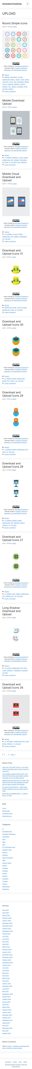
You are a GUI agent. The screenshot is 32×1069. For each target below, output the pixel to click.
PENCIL (26, 82)
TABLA (12, 381)
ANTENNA (9, 741)
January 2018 (6, 1012)
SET (9, 87)
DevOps (4, 852)
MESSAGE (20, 82)
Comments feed (7, 813)
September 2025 (7, 931)
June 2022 (5, 989)
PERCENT (10, 670)
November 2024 (7, 957)
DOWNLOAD (6, 79)
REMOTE (16, 84)
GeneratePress (16, 1066)
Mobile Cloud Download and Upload (11, 177)
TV (14, 744)
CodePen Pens (7, 850)
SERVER (16, 523)
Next (13, 754)
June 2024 (5, 970)
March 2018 (6, 1007)
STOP (25, 87)
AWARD (14, 520)
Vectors (6, 75)
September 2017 (7, 1020)
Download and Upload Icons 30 (12, 323)
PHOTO (4, 84)
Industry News (6, 863)
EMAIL (13, 79)
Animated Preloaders (9, 834)
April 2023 (5, 981)
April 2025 (5, 944)
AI (5, 157)
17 (9, 754)
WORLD (10, 89)
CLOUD (20, 77)
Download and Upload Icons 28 (12, 465)
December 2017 (7, 1015)
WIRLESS (24, 162)
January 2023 (6, 983)
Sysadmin (5, 879)
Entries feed (6, 811)
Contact (15, 1062)
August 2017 (6, 1023)
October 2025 (6, 928)
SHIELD (22, 523)
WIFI (18, 162)
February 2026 (6, 918)
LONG (4, 670)
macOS (4, 865)
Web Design (6, 886)
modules (5, 868)
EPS (12, 160)
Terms (20, 1062)
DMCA (25, 1062)
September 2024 (7, 962)
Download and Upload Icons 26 (12, 686)
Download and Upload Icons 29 (12, 394)
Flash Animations (7, 858)
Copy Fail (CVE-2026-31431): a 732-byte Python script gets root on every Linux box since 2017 (15, 769)
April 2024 (5, 975)
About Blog (8, 1062)
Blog (3, 844)
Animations (5, 837)
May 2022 (5, 991)
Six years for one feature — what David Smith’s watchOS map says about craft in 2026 (15, 789)
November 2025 (7, 926)
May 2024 (5, 973)
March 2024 (6, 978)
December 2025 (7, 923)
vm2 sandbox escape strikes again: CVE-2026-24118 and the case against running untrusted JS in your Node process (15, 776)
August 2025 (6, 933)
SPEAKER (20, 87)
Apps (4, 842)
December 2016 (7, 1028)
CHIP (13, 594)
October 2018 (6, 999)
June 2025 (5, 939)
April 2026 (5, 913)
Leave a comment (10, 91)
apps (3, 839)
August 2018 (6, 1002)
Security (4, 876)
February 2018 (6, 1010)
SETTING (5, 162)
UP (10, 162)
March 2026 (6, 915)
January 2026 (6, 920)
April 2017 (5, 1025)
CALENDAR (13, 77)
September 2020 (7, 994)
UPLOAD (5, 89)
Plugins (4, 873)
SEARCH (5, 87)
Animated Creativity (12, 4)
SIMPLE (14, 87)
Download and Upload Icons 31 (12, 252)
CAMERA (15, 157)
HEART (18, 79)
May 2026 (5, 910)
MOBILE (16, 160)
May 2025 (5, 941)
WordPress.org (6, 816)
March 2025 (6, 947)
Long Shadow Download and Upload (11, 611)
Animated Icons (7, 831)
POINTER (10, 84)
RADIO (4, 744)
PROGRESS (23, 160)
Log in (4, 808)
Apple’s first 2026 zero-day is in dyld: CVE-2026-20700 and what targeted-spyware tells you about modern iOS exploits (15, 782)
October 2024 (6, 960)
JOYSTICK (5, 82)
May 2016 (5, 1031)
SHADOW (24, 670)
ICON (22, 79)
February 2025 (6, 949)
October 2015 (6, 1033)
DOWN (26, 157)
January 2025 (6, 952)
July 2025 (5, 936)
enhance (5, 855)
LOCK (11, 82)
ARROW (6, 77)
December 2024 (7, 954)
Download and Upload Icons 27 (12, 538)
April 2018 (5, 1004)
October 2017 (6, 1017)
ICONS (27, 79)
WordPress (5, 889)
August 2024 (6, 965)
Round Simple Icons (14, 23)
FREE (4, 860)
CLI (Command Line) (8, 847)
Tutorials (5, 881)
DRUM (4, 381)
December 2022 (7, 986)
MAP (15, 82)
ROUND (22, 84)
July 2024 (5, 968)
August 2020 (6, 996)
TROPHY (5, 525)
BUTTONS (13, 307)
